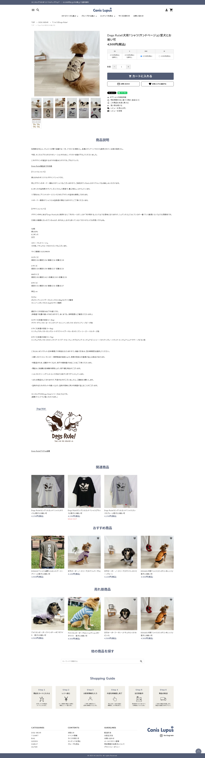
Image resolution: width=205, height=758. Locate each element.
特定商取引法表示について (114, 744)
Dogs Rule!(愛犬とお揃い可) (46, 25)
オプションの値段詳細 (116, 97)
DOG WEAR (36, 733)
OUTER (34, 747)
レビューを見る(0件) (116, 108)
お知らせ (71, 733)
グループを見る (73, 744)
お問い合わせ (138, 16)
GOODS (34, 741)
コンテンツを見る (106, 16)
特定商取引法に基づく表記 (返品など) (123, 100)
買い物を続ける (114, 105)
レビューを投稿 (114, 111)
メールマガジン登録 (111, 741)
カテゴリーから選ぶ (68, 16)
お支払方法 (108, 735)
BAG (33, 738)
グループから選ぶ (88, 16)
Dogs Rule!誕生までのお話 (41, 166)
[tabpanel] (66, 63)
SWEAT (34, 744)
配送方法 (107, 733)
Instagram (169, 735)
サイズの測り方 (124, 16)
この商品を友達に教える (118, 103)
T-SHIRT (35, 735)
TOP (32, 25)
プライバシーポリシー (112, 747)
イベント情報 (72, 735)
